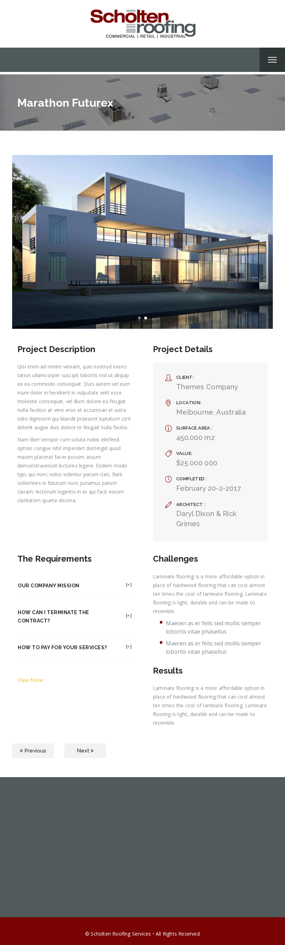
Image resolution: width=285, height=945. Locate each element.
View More (30, 680)
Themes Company (207, 387)
